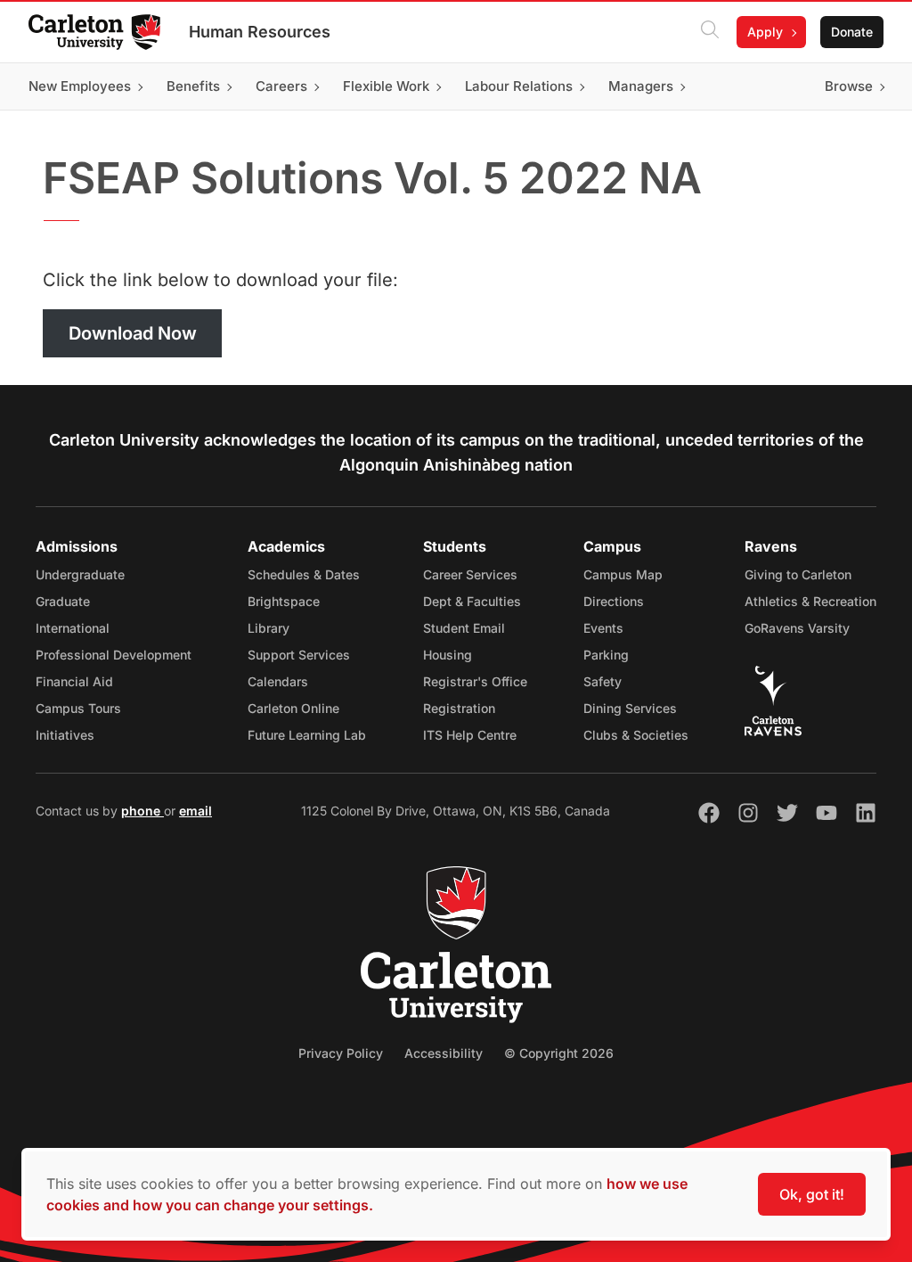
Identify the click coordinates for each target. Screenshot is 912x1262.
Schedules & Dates (304, 574)
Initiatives (65, 734)
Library (268, 627)
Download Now (133, 333)
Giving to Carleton (798, 574)
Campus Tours (78, 708)
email (195, 810)
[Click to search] (710, 32)
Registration (459, 708)
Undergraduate (80, 574)
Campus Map (623, 574)
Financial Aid (74, 681)
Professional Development (113, 654)
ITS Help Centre (470, 734)
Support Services (299, 654)
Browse (849, 86)
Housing (447, 654)
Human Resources (259, 31)
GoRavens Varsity (797, 627)
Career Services (470, 574)
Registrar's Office (475, 681)
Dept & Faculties (472, 601)
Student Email (464, 627)
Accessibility (443, 1053)
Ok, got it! (811, 1194)
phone (142, 810)
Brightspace (284, 601)
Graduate (63, 601)
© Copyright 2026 (559, 1053)
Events (603, 627)
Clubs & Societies (635, 734)
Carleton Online (293, 708)
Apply (765, 31)
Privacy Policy (340, 1053)
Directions (613, 601)
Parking (606, 654)
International (73, 627)
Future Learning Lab (307, 734)
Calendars (278, 681)
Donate (852, 31)
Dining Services (630, 708)
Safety (602, 681)
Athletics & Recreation (810, 601)
